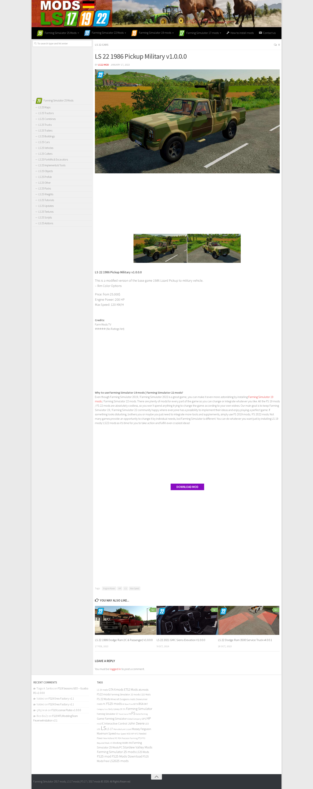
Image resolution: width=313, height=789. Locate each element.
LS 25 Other (44, 182)
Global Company (134, 719)
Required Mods (103, 743)
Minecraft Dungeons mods (122, 699)
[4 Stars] (102, 329)
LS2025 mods (119, 761)
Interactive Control (115, 723)
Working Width (120, 742)
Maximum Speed (106, 733)
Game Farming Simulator (112, 719)
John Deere (136, 723)
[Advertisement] (187, 204)
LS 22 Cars (101, 44)
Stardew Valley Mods (137, 747)
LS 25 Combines (47, 119)
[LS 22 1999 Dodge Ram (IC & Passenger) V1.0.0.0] (125, 620)
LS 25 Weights (45, 194)
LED (147, 723)
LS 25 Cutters (45, 153)
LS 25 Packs (44, 188)
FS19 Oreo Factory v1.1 (61, 698)
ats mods (143, 689)
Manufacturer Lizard (122, 729)
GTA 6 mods (115, 690)
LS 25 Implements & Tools (51, 165)
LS (125, 588)
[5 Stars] (105, 329)
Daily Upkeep (114, 709)
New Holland (108, 738)
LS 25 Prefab (45, 177)
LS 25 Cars (44, 142)
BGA (141, 703)
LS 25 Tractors (46, 113)
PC (116, 738)
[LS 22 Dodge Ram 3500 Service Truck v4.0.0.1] (248, 620)
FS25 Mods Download (127, 756)
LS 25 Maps (44, 107)
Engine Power (109, 588)
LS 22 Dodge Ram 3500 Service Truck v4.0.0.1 (245, 640)
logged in (115, 669)
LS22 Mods (145, 694)
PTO (143, 738)
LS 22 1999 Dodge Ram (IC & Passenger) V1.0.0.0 (124, 640)
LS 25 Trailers (45, 130)
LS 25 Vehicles (45, 148)
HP (119, 588)
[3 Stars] (100, 329)
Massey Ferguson (141, 729)
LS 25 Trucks (45, 124)
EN (124, 709)
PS (139, 738)
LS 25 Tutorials (46, 200)
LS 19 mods (102, 689)
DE (121, 709)
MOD (129, 733)
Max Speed (134, 588)
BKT (146, 703)
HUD (99, 723)
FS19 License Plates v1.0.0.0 (66, 710)
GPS (144, 718)
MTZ (137, 733)
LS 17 (110, 729)
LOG (98, 729)
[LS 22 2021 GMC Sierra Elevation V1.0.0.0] (187, 620)
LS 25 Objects (45, 171)
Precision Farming (130, 738)
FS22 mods (103, 694)
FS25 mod (104, 756)
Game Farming (142, 714)
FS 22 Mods (103, 699)
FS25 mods (114, 704)
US (111, 743)
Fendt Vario (123, 714)
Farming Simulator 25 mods (116, 752)
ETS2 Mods (131, 690)
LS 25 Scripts (45, 217)
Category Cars (102, 709)
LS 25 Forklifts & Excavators (53, 159)
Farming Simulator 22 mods (125, 694)
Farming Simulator (139, 708)
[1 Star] (96, 329)
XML (130, 742)
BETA (135, 704)
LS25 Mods (142, 752)
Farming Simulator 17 (107, 713)
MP (132, 733)
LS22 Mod (103, 64)
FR (130, 714)
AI (123, 704)
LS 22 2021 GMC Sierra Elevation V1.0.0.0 (180, 640)
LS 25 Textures (45, 211)
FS (133, 713)
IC (103, 723)
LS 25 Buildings (46, 136)
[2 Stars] (98, 329)
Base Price (129, 704)
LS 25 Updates (46, 206)
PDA (119, 738)
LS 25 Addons (45, 223)
